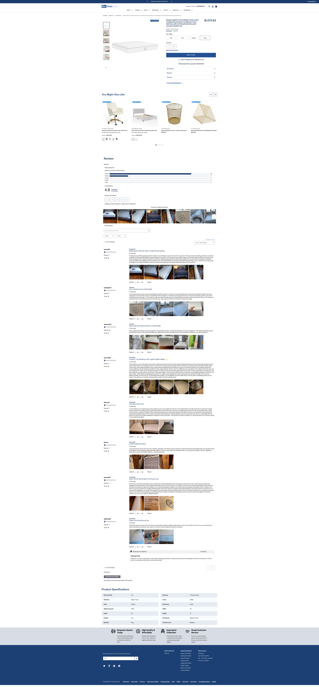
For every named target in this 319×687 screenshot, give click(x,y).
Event (145, 10)
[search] (209, 6)
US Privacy (142, 681)
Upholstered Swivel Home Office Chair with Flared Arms (115, 130)
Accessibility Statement (204, 681)
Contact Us (201, 653)
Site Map (214, 681)
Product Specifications (174, 83)
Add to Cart (191, 55)
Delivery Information (186, 653)
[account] (213, 6)
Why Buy (169, 73)
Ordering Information (186, 656)
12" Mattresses (118, 15)
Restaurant (155, 10)
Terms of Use (185, 681)
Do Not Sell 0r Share (165, 681)
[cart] (216, 7)
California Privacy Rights (153, 681)
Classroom (176, 10)
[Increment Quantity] (174, 46)
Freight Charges (185, 665)
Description (170, 68)
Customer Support (312, 1)
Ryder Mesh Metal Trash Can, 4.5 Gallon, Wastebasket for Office (174, 130)
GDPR (173, 681)
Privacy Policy (134, 681)
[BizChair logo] (110, 6)
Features (169, 77)
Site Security (126, 681)
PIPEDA (178, 681)
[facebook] (109, 666)
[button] (106, 25)
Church (166, 10)
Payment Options (185, 658)
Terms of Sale (193, 681)
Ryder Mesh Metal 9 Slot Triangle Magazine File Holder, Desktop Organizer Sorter (204, 130)
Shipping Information (186, 663)
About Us (166, 653)
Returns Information (186, 668)
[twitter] (104, 666)
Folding (137, 10)
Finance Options (185, 660)
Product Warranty (185, 670)
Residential (187, 10)
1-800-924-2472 (200, 6)
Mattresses (111, 15)
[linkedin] (119, 666)
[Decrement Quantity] (167, 46)
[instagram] (114, 666)
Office (128, 10)
